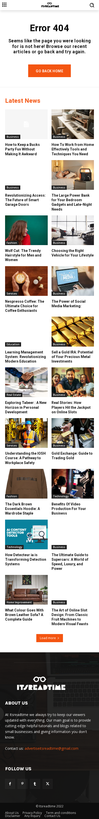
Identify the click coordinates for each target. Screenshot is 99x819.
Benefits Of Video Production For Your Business (69, 508)
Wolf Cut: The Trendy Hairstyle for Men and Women (23, 255)
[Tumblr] (35, 784)
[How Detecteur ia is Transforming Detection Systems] (26, 534)
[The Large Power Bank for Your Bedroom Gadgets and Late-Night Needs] (73, 175)
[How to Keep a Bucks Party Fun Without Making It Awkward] (26, 124)
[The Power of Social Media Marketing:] (73, 281)
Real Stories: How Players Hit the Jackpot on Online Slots (71, 407)
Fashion (12, 243)
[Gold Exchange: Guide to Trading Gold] (73, 433)
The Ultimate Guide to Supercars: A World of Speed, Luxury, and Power (70, 562)
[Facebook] (10, 784)
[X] (48, 784)
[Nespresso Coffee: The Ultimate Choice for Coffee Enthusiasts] (26, 281)
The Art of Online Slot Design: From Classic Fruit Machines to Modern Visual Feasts (70, 617)
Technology (61, 496)
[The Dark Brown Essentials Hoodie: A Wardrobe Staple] (26, 484)
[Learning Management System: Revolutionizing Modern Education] (26, 331)
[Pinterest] (22, 784)
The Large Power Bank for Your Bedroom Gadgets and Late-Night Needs (72, 202)
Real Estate (14, 395)
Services (12, 293)
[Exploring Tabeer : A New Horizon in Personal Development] (26, 382)
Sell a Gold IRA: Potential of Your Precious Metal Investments (72, 356)
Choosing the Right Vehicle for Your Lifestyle (73, 253)
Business (13, 137)
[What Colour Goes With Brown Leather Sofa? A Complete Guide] (26, 590)
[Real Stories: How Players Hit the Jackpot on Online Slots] (73, 382)
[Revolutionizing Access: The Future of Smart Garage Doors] (26, 175)
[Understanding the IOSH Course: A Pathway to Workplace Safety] (26, 433)
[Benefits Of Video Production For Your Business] (73, 484)
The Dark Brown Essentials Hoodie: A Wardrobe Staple (22, 508)
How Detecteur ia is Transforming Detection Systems (25, 559)
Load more (48, 638)
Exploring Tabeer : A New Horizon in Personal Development (25, 407)
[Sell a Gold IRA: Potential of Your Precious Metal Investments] (73, 331)
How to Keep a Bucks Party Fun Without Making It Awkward (22, 149)
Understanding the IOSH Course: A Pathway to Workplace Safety (25, 458)
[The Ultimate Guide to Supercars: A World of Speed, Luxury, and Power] (73, 534)
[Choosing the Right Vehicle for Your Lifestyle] (73, 230)
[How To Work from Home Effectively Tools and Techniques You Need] (73, 124)
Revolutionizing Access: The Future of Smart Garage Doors (25, 200)
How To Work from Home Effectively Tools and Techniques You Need (73, 149)
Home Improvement (19, 602)
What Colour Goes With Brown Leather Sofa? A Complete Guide (24, 614)
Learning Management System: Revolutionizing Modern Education (25, 356)
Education (13, 344)
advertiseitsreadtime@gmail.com (51, 748)
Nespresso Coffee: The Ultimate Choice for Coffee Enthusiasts (24, 306)
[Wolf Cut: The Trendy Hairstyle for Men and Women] (26, 230)
